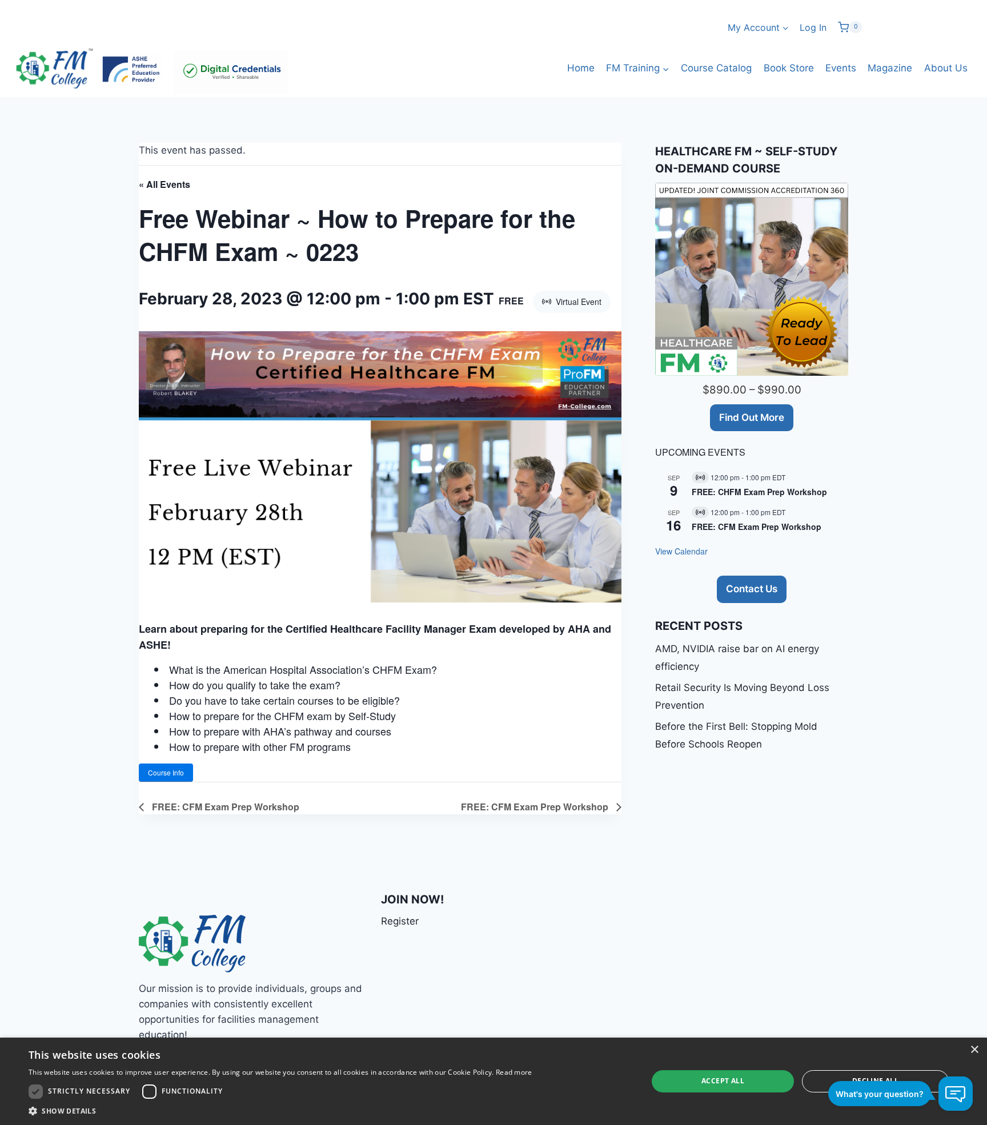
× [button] (974, 1050)
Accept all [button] (722, 1081)
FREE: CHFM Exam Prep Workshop (759, 491)
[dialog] (493, 1081)
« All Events (164, 184)
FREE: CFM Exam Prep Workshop (224, 806)
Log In (813, 27)
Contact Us (751, 588)
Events (840, 68)
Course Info (166, 772)
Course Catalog (716, 68)
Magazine (890, 68)
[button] (280, 1110)
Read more (514, 1072)
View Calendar (681, 551)
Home (581, 68)
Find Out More (751, 417)
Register (400, 921)
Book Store (789, 68)
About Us (946, 68)
